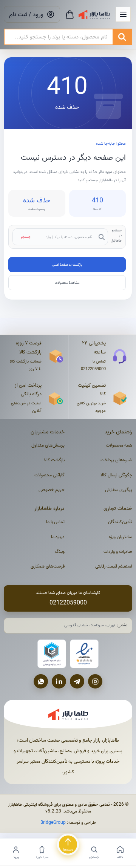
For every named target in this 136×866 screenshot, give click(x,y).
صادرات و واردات (118, 551)
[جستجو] (122, 36)
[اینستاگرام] (95, 681)
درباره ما (58, 537)
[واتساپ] (41, 681)
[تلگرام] (77, 681)
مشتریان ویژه (120, 537)
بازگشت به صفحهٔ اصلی (67, 264)
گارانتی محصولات (49, 475)
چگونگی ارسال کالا (116, 475)
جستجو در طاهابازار (116, 235)
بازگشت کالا (54, 460)
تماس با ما (55, 522)
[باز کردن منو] (123, 14)
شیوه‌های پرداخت (116, 460)
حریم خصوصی (52, 490)
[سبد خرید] (70, 14)
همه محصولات (119, 445)
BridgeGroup (53, 822)
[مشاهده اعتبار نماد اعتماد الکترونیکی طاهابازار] (84, 654)
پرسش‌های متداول (48, 445)
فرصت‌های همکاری (48, 566)
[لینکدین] (59, 681)
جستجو (26, 236)
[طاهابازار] (94, 14)
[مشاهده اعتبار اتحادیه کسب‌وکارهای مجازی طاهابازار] (51, 654)
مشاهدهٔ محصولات (67, 282)
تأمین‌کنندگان (120, 522)
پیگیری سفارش (118, 490)
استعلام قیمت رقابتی (113, 566)
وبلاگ (60, 551)
